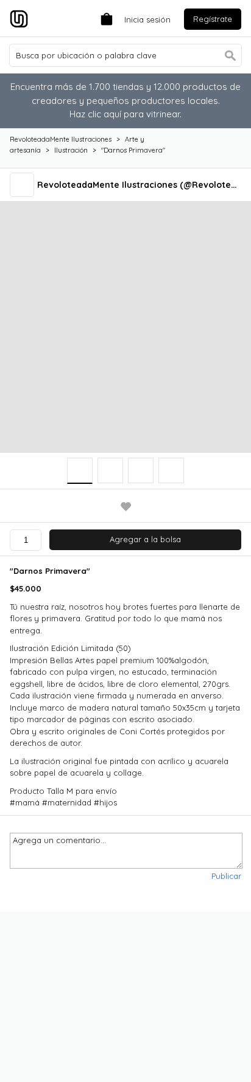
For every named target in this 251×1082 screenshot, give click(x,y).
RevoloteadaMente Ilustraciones (60, 139)
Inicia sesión (147, 19)
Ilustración (71, 150)
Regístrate (212, 19)
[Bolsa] (103, 18)
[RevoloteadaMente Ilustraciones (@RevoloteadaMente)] (23, 184)
